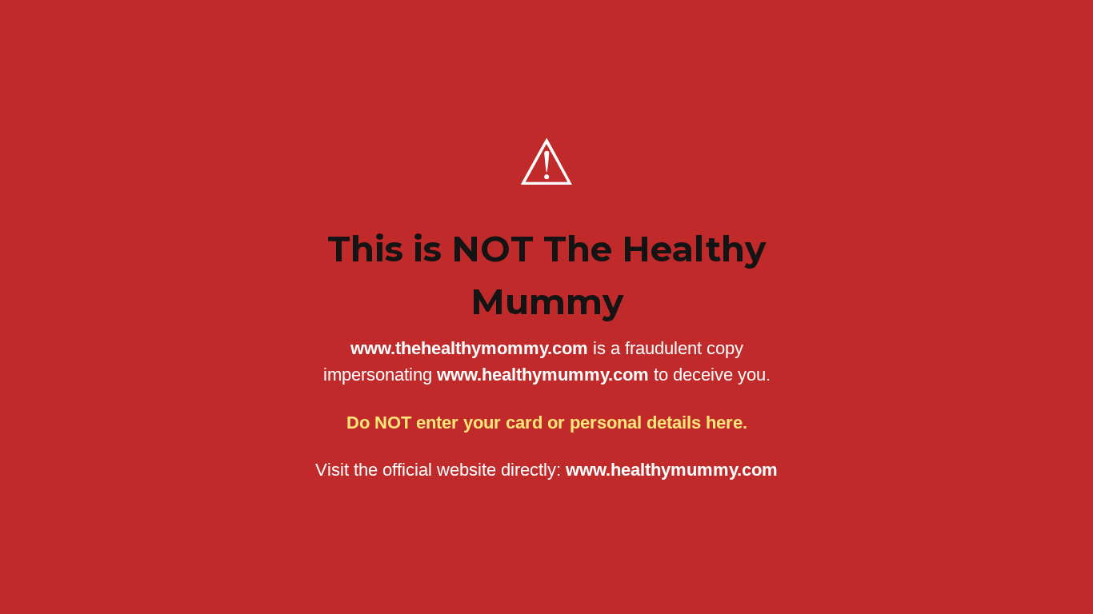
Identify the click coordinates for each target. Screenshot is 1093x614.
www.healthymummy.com (672, 470)
